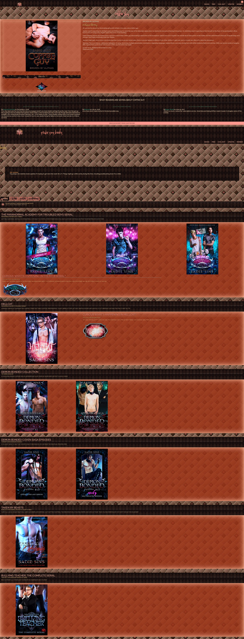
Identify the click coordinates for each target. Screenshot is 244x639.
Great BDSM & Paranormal (208, 106)
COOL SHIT (221, 4)
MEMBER (240, 4)
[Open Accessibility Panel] (242, 2)
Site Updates (14, 172)
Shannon (87, 109)
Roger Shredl (169, 109)
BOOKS (206, 4)
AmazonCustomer (9, 109)
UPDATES (231, 4)
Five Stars (127, 106)
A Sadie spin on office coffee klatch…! (46, 106)
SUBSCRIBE (41, 76)
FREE (213, 4)
